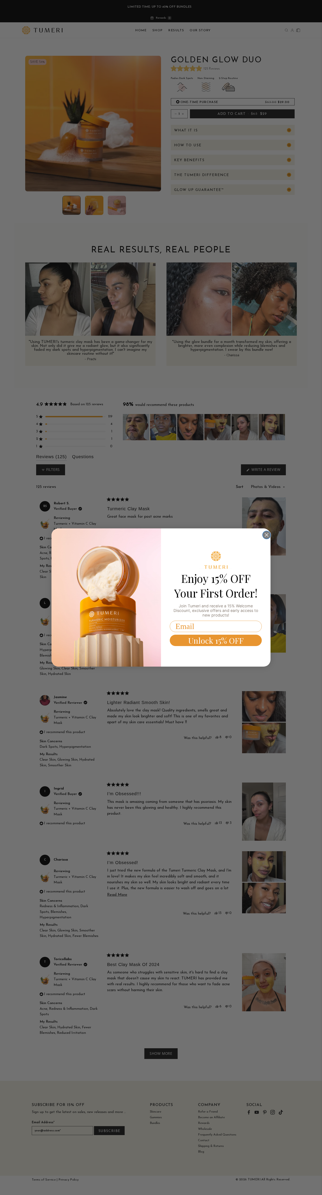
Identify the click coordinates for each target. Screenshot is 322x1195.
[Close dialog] (267, 535)
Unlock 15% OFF (216, 640)
